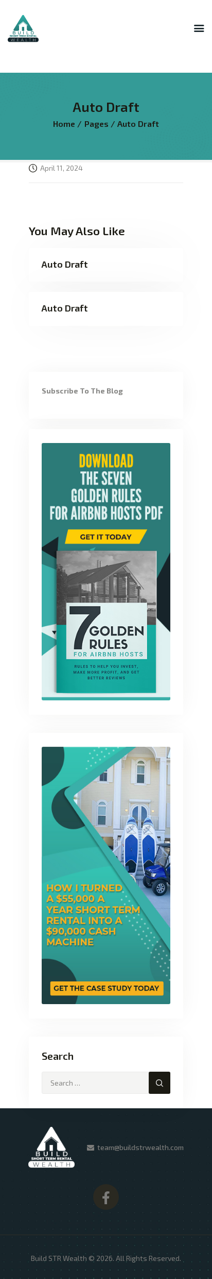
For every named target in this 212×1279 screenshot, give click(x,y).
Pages (96, 123)
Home (64, 123)
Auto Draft (64, 264)
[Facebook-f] (106, 1197)
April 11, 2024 (61, 167)
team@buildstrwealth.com (140, 1147)
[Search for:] (106, 1082)
